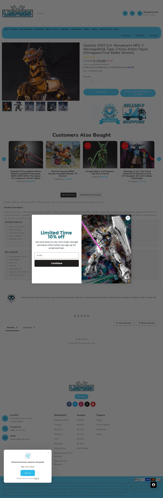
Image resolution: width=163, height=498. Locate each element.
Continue (56, 263)
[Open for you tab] (154, 485)
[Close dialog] (128, 218)
